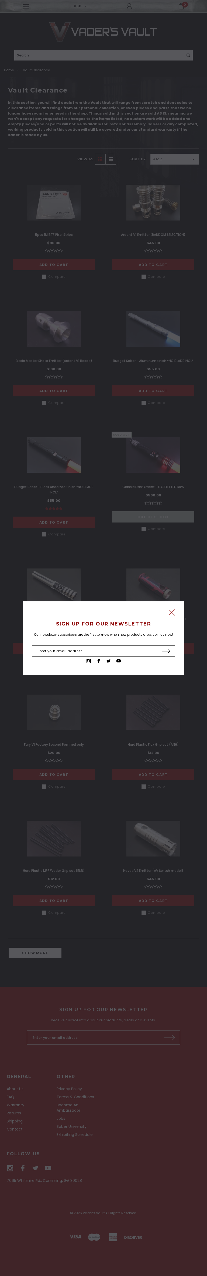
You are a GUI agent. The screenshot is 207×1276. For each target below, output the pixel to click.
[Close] (171, 613)
